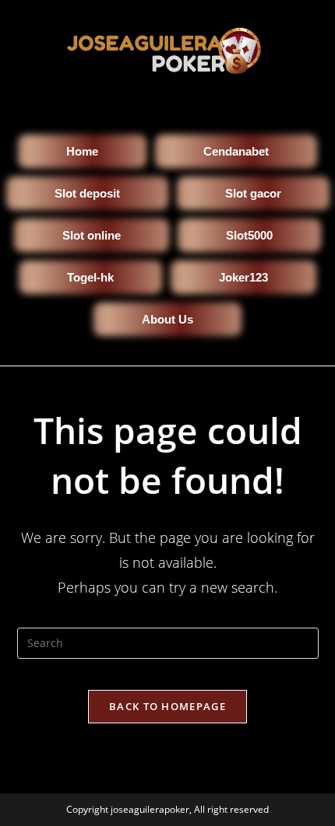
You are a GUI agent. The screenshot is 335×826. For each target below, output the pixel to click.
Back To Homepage (167, 706)
